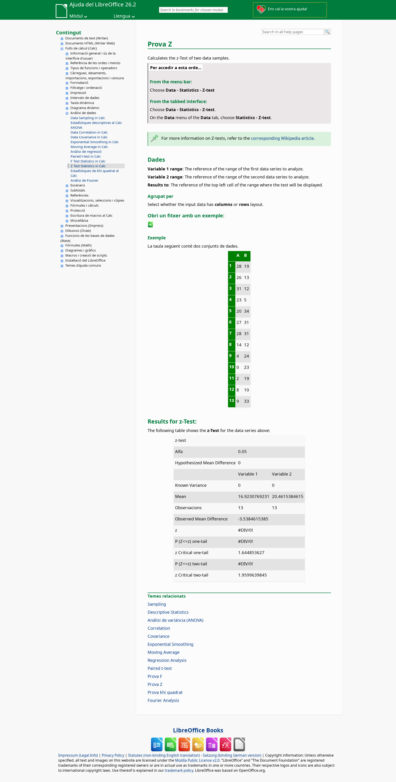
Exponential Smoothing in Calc (95, 141)
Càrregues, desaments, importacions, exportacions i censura (95, 75)
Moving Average (163, 652)
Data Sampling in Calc (88, 117)
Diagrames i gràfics (80, 250)
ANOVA (76, 127)
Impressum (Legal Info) (78, 755)
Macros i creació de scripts (86, 255)
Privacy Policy (113, 755)
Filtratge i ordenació (86, 87)
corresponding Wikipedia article (282, 138)
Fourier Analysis (163, 700)
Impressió (78, 92)
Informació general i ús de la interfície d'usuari (91, 55)
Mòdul (76, 16)
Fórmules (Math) (78, 245)
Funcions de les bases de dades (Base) (87, 238)
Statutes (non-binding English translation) (164, 755)
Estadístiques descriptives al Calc (96, 122)
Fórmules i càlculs (84, 205)
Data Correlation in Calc (89, 132)
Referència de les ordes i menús (95, 62)
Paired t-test (160, 668)
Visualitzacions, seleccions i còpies (97, 200)
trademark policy (179, 770)
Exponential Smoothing (170, 644)
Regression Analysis (167, 660)
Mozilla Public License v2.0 (197, 760)
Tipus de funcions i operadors (93, 68)
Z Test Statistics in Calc (88, 166)
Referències (79, 195)
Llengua (122, 16)
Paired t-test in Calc (86, 156)
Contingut (68, 32)
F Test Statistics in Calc (88, 161)
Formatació (79, 82)
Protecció (77, 210)
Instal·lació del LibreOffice (85, 260)
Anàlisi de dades (83, 112)
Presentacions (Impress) (84, 225)
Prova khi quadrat (165, 692)
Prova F (155, 676)
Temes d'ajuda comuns (83, 265)
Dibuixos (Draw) (78, 230)
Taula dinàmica (82, 102)
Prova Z (155, 684)
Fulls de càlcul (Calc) (81, 48)
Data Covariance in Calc (89, 137)
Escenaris (77, 185)
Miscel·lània (79, 220)
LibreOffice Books (198, 730)
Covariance (158, 636)
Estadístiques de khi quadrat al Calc (95, 173)
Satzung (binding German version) (232, 755)
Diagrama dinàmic (84, 107)
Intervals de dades (84, 97)
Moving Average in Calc (89, 146)
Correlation (159, 628)
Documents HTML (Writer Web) (90, 43)
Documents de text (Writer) (86, 38)
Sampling (157, 604)
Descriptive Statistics (168, 612)
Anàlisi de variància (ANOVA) (176, 620)
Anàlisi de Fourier (84, 180)
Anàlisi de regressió (86, 151)
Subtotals (77, 190)
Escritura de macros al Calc (91, 215)
